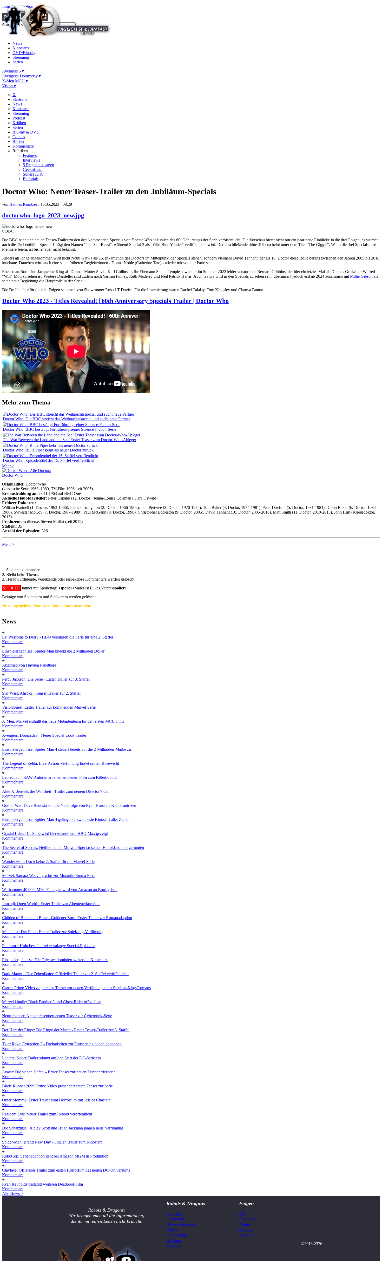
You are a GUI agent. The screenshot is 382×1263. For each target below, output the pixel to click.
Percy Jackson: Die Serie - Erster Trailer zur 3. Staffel (46, 679)
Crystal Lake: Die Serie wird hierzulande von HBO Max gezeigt (55, 833)
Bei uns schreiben (180, 1224)
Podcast (18, 118)
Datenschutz (176, 1235)
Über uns (174, 1213)
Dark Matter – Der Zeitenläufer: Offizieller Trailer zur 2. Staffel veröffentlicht (65, 974)
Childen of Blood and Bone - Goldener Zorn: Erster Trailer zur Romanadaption (67, 917)
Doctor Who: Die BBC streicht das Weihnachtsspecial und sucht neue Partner (66, 419)
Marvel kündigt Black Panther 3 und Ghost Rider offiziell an (51, 1002)
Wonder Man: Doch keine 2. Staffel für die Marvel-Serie (48, 861)
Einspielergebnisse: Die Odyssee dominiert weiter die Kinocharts (55, 960)
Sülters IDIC (33, 174)
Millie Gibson (361, 276)
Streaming (20, 57)
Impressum (175, 1219)
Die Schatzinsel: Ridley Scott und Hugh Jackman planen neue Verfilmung (62, 1128)
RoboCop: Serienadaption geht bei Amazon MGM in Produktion (55, 1156)
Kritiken (19, 123)
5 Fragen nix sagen (38, 165)
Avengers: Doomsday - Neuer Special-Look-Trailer (44, 735)
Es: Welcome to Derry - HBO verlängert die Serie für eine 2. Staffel (57, 637)
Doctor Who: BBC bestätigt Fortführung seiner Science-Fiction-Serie (59, 429)
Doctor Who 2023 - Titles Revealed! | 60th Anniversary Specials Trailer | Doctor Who (115, 300)
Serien (17, 62)
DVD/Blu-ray (23, 52)
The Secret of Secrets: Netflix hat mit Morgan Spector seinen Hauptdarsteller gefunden (73, 847)
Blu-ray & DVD (25, 132)
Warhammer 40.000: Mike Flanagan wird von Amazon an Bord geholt (59, 889)
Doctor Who (12, 475)
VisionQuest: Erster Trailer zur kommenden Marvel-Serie (49, 707)
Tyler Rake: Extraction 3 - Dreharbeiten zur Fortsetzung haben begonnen (62, 1044)
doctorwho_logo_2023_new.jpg (43, 215)
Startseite (19, 99)
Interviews (31, 160)
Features (30, 155)
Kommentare (23, 146)
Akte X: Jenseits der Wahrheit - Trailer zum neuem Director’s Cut (55, 791)
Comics (18, 137)
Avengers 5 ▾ (13, 71)
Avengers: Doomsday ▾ (21, 76)
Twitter (245, 1224)
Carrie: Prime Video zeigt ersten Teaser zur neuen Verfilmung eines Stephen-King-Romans (76, 988)
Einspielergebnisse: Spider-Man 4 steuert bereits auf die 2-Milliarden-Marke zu (66, 749)
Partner (172, 1230)
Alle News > (12, 1193)
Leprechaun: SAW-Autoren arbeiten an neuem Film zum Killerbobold (59, 777)
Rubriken (20, 151)
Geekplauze (32, 169)
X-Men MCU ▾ (15, 81)
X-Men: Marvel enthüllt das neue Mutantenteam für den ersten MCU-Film (63, 721)
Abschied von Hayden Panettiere (29, 665)
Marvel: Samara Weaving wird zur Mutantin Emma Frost (48, 875)
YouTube (246, 1235)
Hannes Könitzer (23, 204)
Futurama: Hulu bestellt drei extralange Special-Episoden (48, 945)
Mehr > (8, 466)
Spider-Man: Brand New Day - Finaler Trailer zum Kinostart (52, 1142)
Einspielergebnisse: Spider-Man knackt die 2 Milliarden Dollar (53, 651)
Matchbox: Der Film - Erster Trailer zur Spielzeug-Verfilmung (52, 931)
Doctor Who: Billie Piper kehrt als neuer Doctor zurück (48, 450)
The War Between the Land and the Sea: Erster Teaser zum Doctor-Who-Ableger (69, 439)
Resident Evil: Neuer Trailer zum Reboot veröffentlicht (47, 1114)
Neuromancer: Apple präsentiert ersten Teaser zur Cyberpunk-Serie (57, 1016)
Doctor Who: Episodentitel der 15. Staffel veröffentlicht (48, 460)
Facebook (247, 1219)
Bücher (18, 141)
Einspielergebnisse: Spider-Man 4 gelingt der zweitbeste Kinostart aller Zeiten (65, 819)
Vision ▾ (9, 86)
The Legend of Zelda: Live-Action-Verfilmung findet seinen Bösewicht (60, 763)
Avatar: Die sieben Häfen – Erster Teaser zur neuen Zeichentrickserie (58, 1072)
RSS (242, 1213)
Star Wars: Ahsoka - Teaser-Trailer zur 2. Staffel (41, 693)
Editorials (30, 179)
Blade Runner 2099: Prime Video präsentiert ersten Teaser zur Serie (57, 1086)
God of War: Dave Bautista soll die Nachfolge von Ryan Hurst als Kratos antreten (69, 805)
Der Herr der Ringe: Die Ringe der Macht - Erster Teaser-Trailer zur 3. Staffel (65, 1030)
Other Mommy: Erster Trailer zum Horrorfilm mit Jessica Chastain (56, 1100)
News (17, 43)
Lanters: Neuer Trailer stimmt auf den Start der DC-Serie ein (51, 1058)
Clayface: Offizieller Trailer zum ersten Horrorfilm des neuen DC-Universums (66, 1170)
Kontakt (172, 1246)
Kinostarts (20, 48)
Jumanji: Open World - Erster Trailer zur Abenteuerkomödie (51, 903)
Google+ (246, 1230)
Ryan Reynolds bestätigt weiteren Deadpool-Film (42, 1184)
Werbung (173, 1240)
